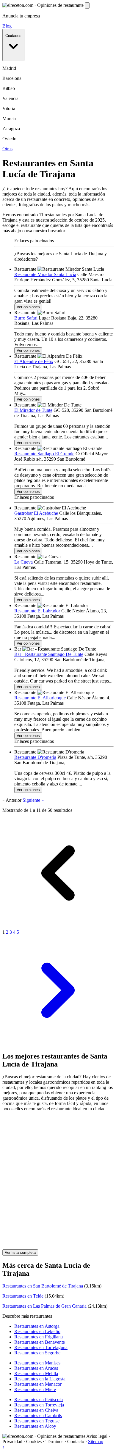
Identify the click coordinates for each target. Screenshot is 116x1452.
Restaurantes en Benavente (39, 1342)
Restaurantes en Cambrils (38, 1415)
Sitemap (95, 1441)
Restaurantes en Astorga (36, 1326)
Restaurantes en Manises (37, 1362)
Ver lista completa (20, 1252)
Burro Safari (25, 317)
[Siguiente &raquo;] (58, 1043)
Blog (7, 25)
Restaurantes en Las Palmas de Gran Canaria (44, 1306)
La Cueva (23, 561)
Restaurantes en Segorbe (37, 1352)
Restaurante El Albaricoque (40, 697)
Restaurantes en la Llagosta (39, 1378)
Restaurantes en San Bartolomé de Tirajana (42, 1285)
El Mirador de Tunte (33, 410)
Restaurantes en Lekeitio (37, 1331)
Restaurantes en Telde (22, 1295)
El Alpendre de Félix (33, 361)
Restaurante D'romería (35, 757)
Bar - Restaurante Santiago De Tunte (48, 654)
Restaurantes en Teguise (36, 1420)
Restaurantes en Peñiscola (38, 1399)
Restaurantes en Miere (35, 1389)
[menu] (87, 5)
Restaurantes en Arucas (36, 1368)
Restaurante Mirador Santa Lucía (45, 274)
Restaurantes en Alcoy (35, 1426)
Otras (7, 148)
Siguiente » (33, 800)
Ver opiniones (28, 307)
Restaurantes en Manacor (38, 1384)
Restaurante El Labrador (37, 610)
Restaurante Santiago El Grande (44, 453)
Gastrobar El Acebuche (36, 513)
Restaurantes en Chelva (36, 1410)
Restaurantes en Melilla (36, 1373)
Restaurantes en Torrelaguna (41, 1347)
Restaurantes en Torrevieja (39, 1404)
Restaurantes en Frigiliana (38, 1336)
